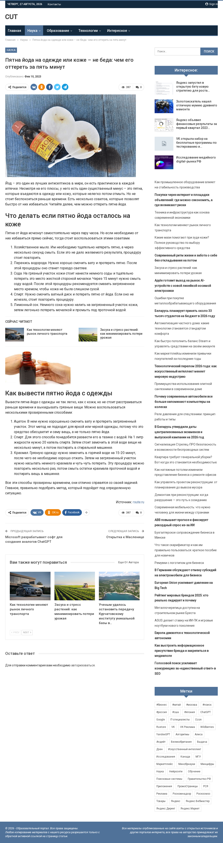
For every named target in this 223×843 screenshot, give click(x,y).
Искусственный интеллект (184, 749)
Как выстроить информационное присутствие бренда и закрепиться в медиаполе (182, 651)
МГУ (198, 756)
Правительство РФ (199, 778)
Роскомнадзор (182, 793)
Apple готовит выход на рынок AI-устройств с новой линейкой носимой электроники (183, 286)
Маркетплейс (164, 764)
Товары (161, 801)
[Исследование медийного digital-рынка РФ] (164, 162)
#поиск (207, 704)
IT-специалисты (180, 719)
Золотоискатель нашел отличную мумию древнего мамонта (196, 105)
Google (160, 719)
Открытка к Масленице (125, 537)
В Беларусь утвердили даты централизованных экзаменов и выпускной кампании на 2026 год (179, 432)
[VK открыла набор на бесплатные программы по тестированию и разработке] (164, 144)
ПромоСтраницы (187, 786)
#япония (189, 712)
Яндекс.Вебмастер (197, 801)
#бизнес (161, 704)
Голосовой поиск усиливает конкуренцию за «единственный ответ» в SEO (185, 668)
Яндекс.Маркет (190, 808)
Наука (32, 31)
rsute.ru (138, 502)
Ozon (198, 719)
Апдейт (161, 741)
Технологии (88, 31)
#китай (176, 704)
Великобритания (181, 741)
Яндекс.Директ (165, 808)
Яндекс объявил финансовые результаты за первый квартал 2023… (196, 124)
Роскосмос (203, 793)
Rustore (161, 727)
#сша (175, 712)
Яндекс (175, 801)
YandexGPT (163, 734)
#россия (161, 712)
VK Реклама (187, 727)
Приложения (164, 786)
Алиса (199, 734)
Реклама (161, 793)
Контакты (54, 4)
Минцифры (207, 764)
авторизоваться (83, 665)
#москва (191, 704)
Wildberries (207, 727)
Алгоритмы (182, 734)
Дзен (159, 749)
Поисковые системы (169, 778)
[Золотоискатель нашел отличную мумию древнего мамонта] (164, 106)
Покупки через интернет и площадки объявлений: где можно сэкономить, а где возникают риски (184, 200)
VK (173, 727)
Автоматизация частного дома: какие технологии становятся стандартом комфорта (182, 328)
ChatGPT (205, 712)
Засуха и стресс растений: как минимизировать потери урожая (121, 333)
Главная (14, 31)
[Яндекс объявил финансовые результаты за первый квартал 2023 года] (164, 125)
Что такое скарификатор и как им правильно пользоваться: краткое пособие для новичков (186, 550)
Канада (185, 756)
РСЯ (205, 786)
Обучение (194, 771)
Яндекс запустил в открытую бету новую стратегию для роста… (193, 86)
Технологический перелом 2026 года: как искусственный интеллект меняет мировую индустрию (186, 371)
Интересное (117, 31)
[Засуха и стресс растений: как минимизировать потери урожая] (88, 335)
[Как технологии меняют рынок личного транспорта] (14, 335)
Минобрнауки (186, 764)
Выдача (202, 741)
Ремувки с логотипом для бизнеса (179, 563)
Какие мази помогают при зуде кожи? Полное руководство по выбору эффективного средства (182, 243)
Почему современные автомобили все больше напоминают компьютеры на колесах (184, 402)
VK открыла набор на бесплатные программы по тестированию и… (196, 142)
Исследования (165, 756)
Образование (58, 31)
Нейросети (175, 771)
